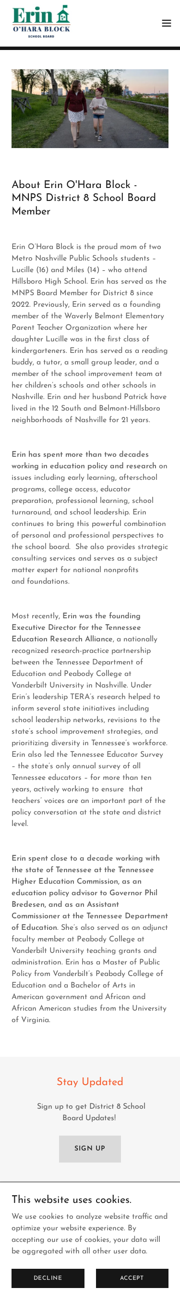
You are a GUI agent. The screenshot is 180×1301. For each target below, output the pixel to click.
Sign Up (89, 1148)
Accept (132, 1278)
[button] (166, 23)
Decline (48, 1278)
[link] (42, 23)
